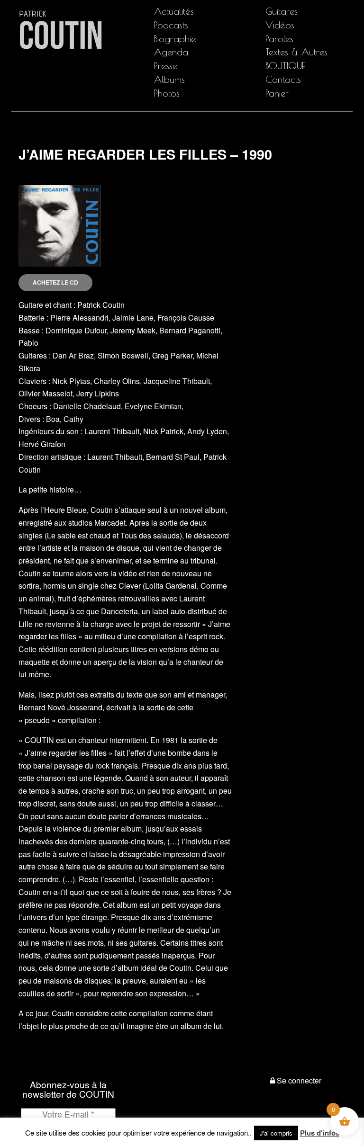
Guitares (281, 11)
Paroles (279, 38)
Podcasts (171, 24)
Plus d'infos (319, 1133)
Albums (169, 79)
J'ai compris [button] (276, 1132)
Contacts (283, 79)
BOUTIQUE (285, 65)
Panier (277, 93)
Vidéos (279, 24)
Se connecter (299, 1080)
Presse (165, 65)
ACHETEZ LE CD (55, 282)
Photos (167, 93)
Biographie (175, 38)
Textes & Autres (296, 51)
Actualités (174, 11)
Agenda (171, 51)
